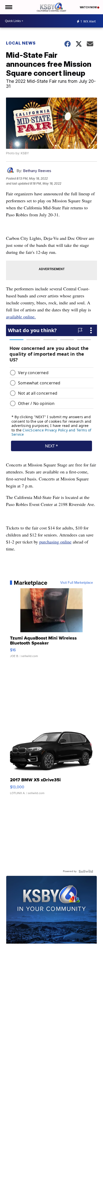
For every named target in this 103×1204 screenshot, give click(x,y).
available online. (21, 317)
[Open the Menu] (8, 7)
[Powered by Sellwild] (85, 871)
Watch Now (88, 7)
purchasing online (55, 542)
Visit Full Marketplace (76, 582)
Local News (21, 43)
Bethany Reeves (37, 170)
